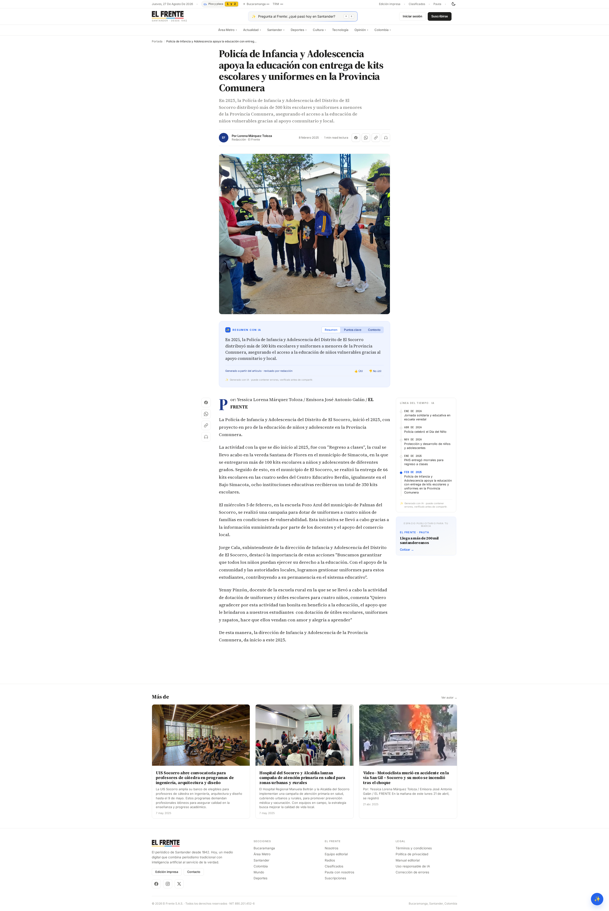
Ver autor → (449, 697)
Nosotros (331, 848)
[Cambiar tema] (453, 4)
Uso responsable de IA (413, 866)
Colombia (382, 30)
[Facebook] (156, 883)
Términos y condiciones (414, 848)
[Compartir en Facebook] (356, 137)
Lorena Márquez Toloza (254, 136)
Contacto (193, 872)
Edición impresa (389, 4)
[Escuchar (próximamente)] (386, 137)
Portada (157, 41)
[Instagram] (167, 883)
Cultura (319, 30)
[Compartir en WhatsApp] (366, 137)
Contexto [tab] (374, 330)
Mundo (259, 872)
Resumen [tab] (331, 330)
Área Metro (227, 30)
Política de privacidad (412, 854)
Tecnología (340, 30)
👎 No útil (375, 371)
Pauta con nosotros (339, 872)
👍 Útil (358, 371)
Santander (276, 30)
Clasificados (417, 4)
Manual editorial (408, 860)
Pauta (437, 4)
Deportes (299, 30)
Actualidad (252, 30)
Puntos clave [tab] (352, 330)
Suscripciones (335, 878)
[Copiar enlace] (376, 137)
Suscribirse (439, 16)
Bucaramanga (264, 848)
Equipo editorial (336, 854)
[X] (179, 883)
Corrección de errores (412, 872)
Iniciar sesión (412, 16)
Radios (330, 860)
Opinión (361, 30)
